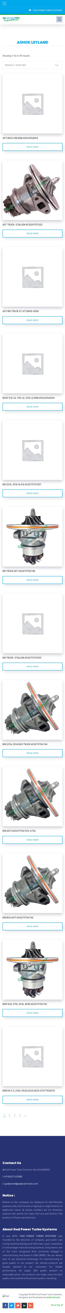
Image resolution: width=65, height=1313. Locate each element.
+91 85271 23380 (13, 1176)
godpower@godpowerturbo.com (21, 1183)
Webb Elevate (53, 1297)
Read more (32, 147)
